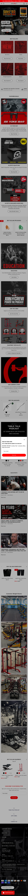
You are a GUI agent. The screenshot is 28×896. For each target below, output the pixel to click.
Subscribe (14, 455)
